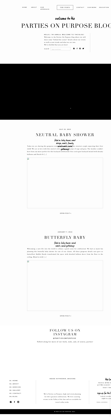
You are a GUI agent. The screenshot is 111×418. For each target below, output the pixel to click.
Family (70, 143)
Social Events (62, 146)
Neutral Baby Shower (65, 134)
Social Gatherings (66, 148)
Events (64, 143)
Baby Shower (66, 140)
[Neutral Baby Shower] (65, 183)
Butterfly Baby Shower (65, 240)
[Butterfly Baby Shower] (65, 285)
